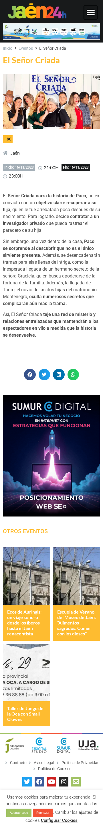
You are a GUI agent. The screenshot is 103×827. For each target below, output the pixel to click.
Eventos (26, 48)
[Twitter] (27, 781)
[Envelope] (76, 781)
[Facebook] (39, 781)
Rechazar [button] (42, 813)
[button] (90, 12)
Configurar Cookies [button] (59, 820)
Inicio (7, 48)
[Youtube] (51, 781)
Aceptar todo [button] (19, 813)
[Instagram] (64, 781)
